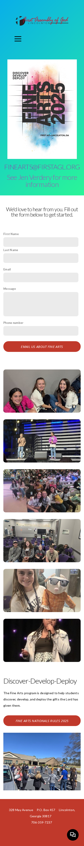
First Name (11, 234)
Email (7, 269)
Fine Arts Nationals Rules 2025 (42, 720)
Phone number (13, 323)
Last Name (10, 250)
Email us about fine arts (42, 346)
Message (9, 288)
